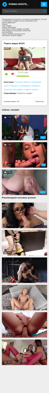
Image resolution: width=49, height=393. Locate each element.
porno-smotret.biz (19, 4)
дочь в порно (24, 19)
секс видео (7, 26)
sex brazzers (7, 32)
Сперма (35, 86)
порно (5, 24)
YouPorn (35, 89)
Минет (27, 82)
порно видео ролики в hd (13, 34)
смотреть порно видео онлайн (15, 29)
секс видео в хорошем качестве (16, 30)
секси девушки (8, 22)
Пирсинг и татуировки (20, 86)
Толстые (18, 82)
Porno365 (17, 89)
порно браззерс (9, 27)
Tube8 (26, 89)
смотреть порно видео (12, 35)
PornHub (8, 89)
